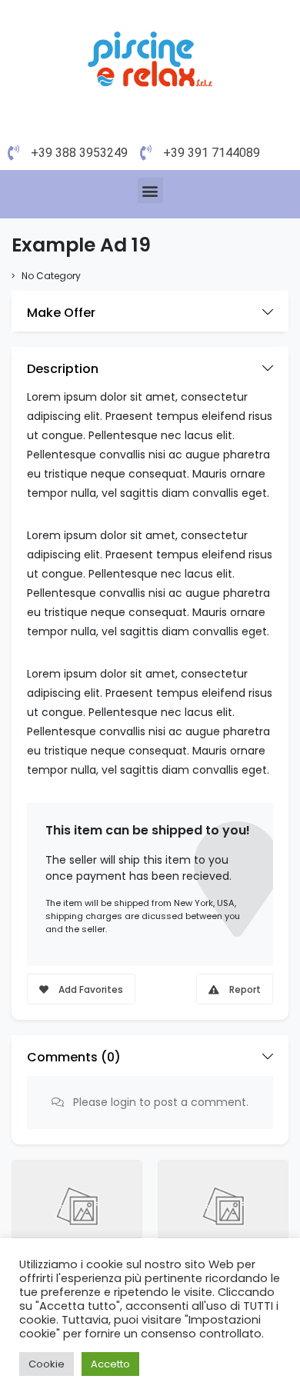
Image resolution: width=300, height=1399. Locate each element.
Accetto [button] (110, 1364)
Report (244, 989)
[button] (150, 190)
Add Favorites (89, 989)
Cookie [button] (46, 1364)
